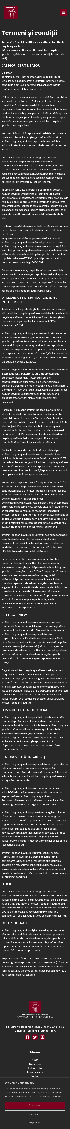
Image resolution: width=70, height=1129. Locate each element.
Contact (35, 1076)
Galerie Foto (35, 1068)
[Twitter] (35, 1037)
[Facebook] (27, 1037)
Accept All (35, 1105)
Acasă (35, 1059)
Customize (35, 1113)
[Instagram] (42, 1037)
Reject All (35, 1122)
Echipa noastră (35, 1072)
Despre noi (35, 1064)
